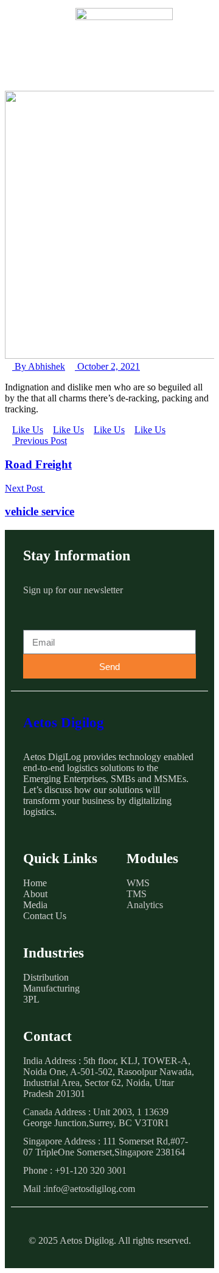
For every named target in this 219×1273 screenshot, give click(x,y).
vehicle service (39, 511)
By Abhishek (38, 366)
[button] (40, 32)
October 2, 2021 (107, 366)
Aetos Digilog (63, 722)
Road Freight (38, 464)
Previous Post (39, 441)
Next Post (25, 488)
